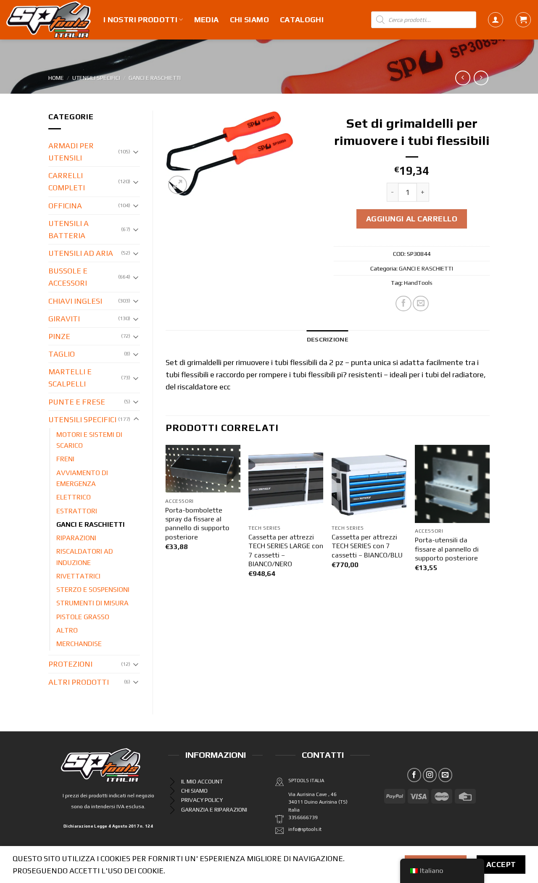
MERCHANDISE (79, 644)
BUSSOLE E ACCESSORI (67, 276)
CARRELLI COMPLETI (66, 181)
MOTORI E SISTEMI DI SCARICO (89, 440)
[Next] (489, 519)
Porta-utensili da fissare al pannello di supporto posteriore (447, 549)
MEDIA (206, 19)
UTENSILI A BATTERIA (68, 229)
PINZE (59, 336)
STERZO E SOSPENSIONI (92, 590)
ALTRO (67, 630)
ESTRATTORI (76, 511)
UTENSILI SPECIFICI (96, 77)
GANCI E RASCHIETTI (155, 77)
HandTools (418, 282)
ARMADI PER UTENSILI (71, 151)
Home (56, 77)
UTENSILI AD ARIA (80, 253)
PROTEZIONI (70, 664)
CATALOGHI (302, 19)
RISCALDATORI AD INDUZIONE (84, 556)
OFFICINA (65, 205)
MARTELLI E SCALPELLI (70, 377)
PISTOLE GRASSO (82, 617)
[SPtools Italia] (48, 19)
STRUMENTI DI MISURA (92, 603)
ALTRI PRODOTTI (78, 682)
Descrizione (327, 339)
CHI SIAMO (249, 19)
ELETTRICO (73, 497)
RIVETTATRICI (78, 576)
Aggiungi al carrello (412, 218)
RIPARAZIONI (76, 538)
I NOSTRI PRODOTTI (140, 19)
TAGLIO (61, 354)
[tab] (327, 339)
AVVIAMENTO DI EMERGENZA (82, 478)
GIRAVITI (64, 318)
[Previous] (166, 519)
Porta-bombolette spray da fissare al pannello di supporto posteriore (197, 523)
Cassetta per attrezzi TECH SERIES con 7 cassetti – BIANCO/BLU (367, 546)
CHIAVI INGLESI (75, 301)
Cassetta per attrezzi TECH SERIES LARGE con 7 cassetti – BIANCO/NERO (285, 550)
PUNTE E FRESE (76, 401)
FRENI (65, 459)
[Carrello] (523, 19)
